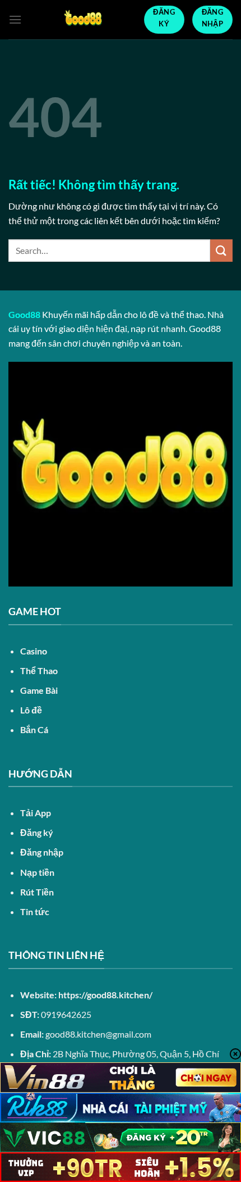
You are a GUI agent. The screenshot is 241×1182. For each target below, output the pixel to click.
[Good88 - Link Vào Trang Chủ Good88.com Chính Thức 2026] (82, 19)
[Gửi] (221, 250)
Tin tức (34, 911)
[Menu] (15, 19)
